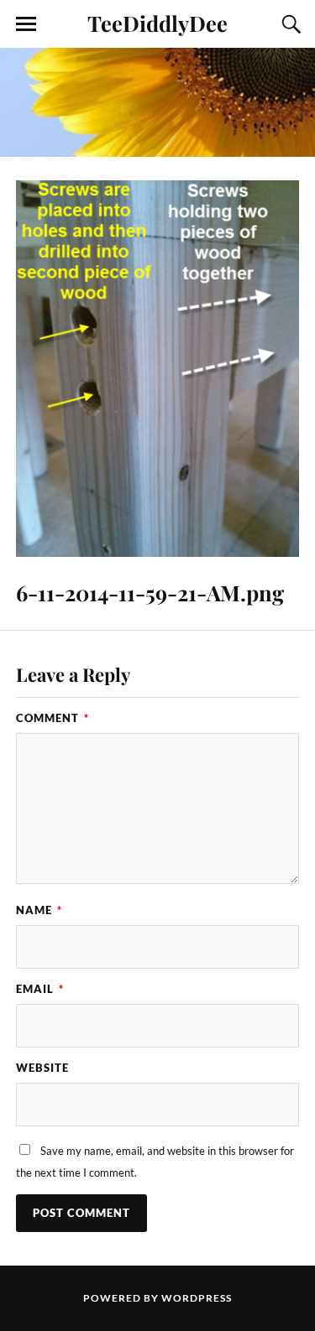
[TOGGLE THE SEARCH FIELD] (289, 24)
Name (39, 910)
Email (40, 989)
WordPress (196, 1298)
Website (42, 1067)
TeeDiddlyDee (157, 22)
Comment (52, 718)
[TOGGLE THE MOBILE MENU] (26, 24)
